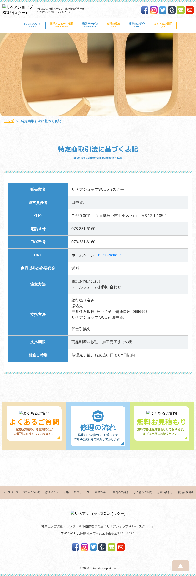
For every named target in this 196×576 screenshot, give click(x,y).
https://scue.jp (109, 255)
